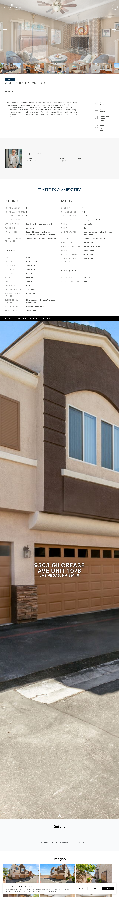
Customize (94, 888)
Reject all (81, 888)
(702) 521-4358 (64, 161)
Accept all (107, 888)
